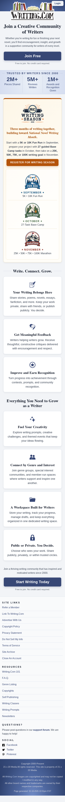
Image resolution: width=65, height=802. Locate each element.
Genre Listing (9, 684)
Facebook (11, 745)
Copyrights (8, 690)
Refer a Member (10, 607)
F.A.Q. (5, 678)
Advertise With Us (11, 620)
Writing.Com (11, 777)
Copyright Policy (11, 626)
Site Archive (8, 652)
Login (58, 3)
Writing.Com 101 (11, 671)
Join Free (32, 56)
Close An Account (11, 658)
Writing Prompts (10, 709)
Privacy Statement (12, 633)
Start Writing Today (32, 582)
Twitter (10, 750)
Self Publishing (10, 697)
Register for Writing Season (32, 162)
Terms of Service (11, 645)
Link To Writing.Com (13, 614)
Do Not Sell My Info (12, 639)
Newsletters (8, 716)
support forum (41, 730)
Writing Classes (10, 703)
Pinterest (11, 754)
